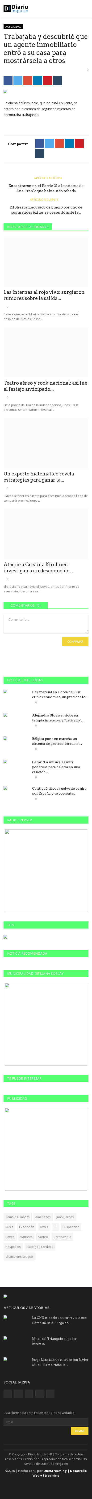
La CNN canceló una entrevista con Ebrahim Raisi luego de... (59, 1320)
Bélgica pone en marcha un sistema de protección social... (57, 741)
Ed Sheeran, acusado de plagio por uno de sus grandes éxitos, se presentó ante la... (46, 210)
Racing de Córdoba (40, 1247)
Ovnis (44, 1227)
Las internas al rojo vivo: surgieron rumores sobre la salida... (44, 295)
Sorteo (43, 1237)
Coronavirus (62, 1237)
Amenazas (43, 1217)
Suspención (71, 1227)
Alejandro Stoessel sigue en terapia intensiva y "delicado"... (57, 717)
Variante (26, 1237)
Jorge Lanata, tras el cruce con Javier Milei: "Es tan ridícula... (60, 1362)
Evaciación (26, 1227)
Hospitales (13, 1247)
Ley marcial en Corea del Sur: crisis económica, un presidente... (59, 694)
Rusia (9, 1227)
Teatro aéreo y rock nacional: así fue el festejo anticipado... (45, 386)
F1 (55, 1227)
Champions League (19, 1256)
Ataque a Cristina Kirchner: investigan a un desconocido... (38, 568)
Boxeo (10, 1237)
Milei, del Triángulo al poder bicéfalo (54, 1341)
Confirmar (75, 642)
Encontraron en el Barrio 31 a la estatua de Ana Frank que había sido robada (46, 188)
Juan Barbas (65, 1217)
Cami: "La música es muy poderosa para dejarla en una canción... (56, 767)
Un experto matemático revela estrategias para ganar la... (39, 477)
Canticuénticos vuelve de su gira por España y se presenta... (59, 791)
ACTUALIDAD (13, 26)
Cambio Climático (17, 1217)
